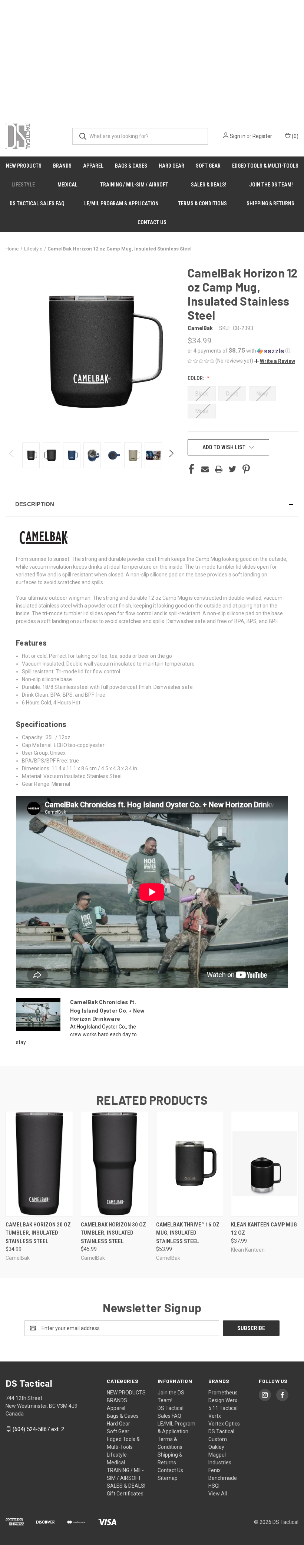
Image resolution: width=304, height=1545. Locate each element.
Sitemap (168, 1478)
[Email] (205, 469)
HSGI (213, 1486)
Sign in (237, 136)
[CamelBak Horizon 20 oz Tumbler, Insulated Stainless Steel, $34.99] (39, 1164)
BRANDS (62, 166)
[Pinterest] (246, 469)
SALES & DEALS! (209, 185)
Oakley (216, 1447)
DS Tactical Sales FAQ (37, 203)
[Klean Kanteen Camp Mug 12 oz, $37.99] (264, 1164)
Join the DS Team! (271, 185)
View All (217, 1494)
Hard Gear (171, 166)
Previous (12, 455)
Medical (67, 185)
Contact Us (152, 222)
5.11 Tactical (223, 1408)
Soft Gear (208, 166)
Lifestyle (23, 185)
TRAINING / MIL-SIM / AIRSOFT (134, 185)
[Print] (218, 469)
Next (170, 455)
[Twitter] (232, 469)
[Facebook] (191, 469)
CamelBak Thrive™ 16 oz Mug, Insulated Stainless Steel (187, 1233)
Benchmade (222, 1478)
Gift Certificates (125, 1494)
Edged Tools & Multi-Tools (265, 166)
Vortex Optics (224, 1424)
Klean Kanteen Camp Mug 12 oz (264, 1228)
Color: (196, 378)
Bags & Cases (131, 166)
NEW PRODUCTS (24, 166)
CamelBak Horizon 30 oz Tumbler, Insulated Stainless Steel (113, 1233)
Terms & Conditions (202, 203)
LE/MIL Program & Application (121, 203)
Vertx (214, 1416)
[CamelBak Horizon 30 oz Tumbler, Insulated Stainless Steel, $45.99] (114, 1164)
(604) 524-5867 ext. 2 (38, 1429)
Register (262, 136)
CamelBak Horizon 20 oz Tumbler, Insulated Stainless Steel (38, 1233)
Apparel (93, 166)
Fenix (214, 1470)
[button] (243, 350)
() (294, 136)
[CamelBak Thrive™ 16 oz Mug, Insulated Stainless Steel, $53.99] (190, 1164)
